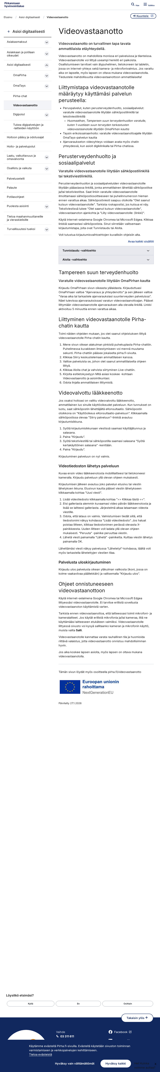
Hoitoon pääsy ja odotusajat (25, 137)
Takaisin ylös (136, 1018)
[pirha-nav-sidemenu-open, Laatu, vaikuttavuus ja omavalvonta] (46, 157)
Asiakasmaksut (17, 41)
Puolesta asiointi (18, 206)
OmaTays (19, 85)
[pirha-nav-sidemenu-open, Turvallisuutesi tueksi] (46, 229)
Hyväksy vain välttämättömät (74, 1063)
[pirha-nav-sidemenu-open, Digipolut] (46, 115)
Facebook (121, 1032)
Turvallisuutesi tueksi (21, 229)
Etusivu (8, 17)
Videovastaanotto (25, 105)
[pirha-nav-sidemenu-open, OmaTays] (46, 86)
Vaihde (65, 1034)
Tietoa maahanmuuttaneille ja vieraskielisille (25, 218)
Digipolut (19, 114)
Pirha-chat (20, 96)
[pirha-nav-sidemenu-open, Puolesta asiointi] (46, 206)
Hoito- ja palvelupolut (21, 146)
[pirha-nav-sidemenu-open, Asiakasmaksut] (46, 42)
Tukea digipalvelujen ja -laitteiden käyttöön (28, 126)
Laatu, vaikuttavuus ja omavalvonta (21, 157)
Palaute (12, 187)
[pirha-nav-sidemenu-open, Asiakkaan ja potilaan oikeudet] (46, 53)
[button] (30, 1003)
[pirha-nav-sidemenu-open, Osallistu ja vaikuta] (46, 168)
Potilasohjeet (15, 196)
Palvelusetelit (16, 178)
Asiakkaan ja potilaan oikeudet (21, 54)
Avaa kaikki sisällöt (141, 241)
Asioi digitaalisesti (29, 17)
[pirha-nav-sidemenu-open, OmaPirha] (46, 75)
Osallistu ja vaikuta (19, 168)
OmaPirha (19, 75)
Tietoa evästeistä (40, 1054)
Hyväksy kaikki (115, 1063)
